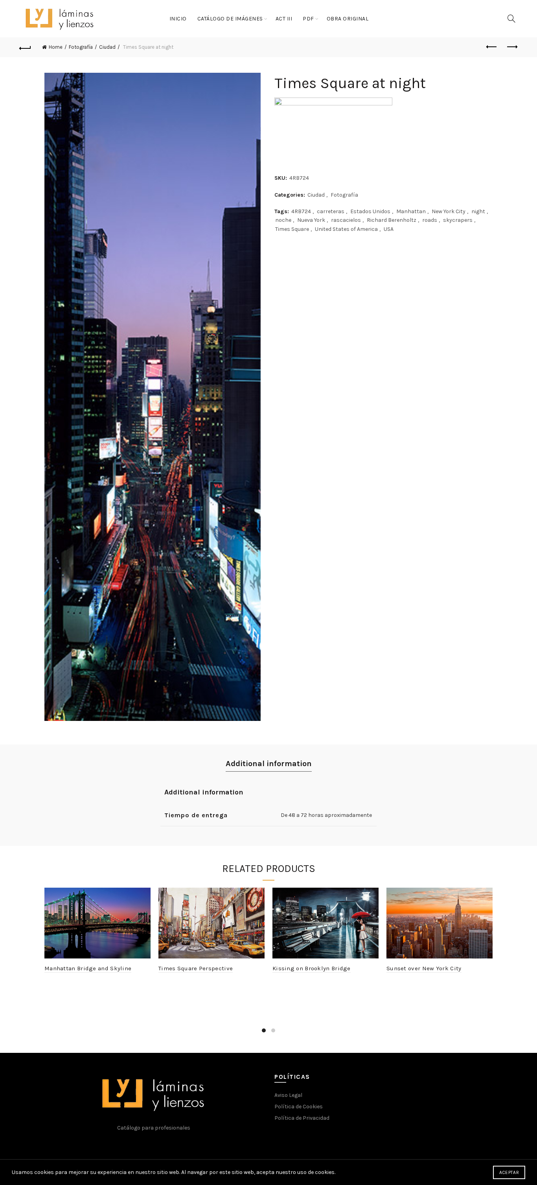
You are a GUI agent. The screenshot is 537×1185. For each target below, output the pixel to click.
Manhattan (411, 211)
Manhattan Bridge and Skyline (87, 968)
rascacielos (346, 220)
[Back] (25, 47)
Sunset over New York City (424, 968)
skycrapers (458, 220)
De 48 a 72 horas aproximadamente (326, 815)
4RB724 (301, 211)
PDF (308, 18)
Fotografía (81, 47)
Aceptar (509, 1172)
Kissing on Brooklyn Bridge (311, 968)
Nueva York (311, 220)
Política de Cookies (298, 1106)
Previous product (492, 47)
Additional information (269, 763)
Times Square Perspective (195, 968)
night (478, 211)
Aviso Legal (288, 1095)
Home (56, 47)
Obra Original (348, 18)
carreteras (330, 211)
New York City (448, 211)
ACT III (284, 18)
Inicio (178, 18)
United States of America (346, 229)
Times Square (292, 229)
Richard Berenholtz (391, 220)
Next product (512, 47)
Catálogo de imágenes (230, 18)
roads (429, 220)
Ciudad (107, 47)
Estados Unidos (370, 211)
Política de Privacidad (301, 1118)
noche (283, 220)
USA (389, 229)
